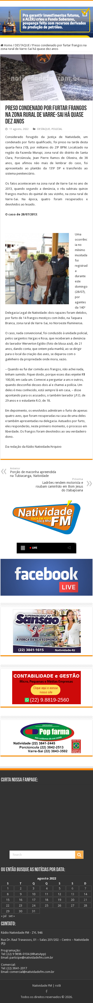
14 (85, 894)
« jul (3, 916)
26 (59, 905)
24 (33, 905)
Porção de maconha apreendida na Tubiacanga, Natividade (33, 472)
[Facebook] (46, 991)
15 (7, 900)
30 (20, 911)
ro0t (58, 985)
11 (46, 894)
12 (59, 894)
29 (7, 911)
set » (12, 916)
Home (7, 45)
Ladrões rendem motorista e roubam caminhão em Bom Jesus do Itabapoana (59, 485)
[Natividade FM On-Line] (46, 1)
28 (85, 905)
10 (33, 894)
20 (72, 900)
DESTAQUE (22, 45)
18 (46, 900)
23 (20, 905)
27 (72, 905)
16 (20, 900)
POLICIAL (57, 129)
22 (7, 905)
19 (59, 900)
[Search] (79, 855)
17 (33, 900)
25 (46, 905)
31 (33, 911)
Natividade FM (42, 985)
